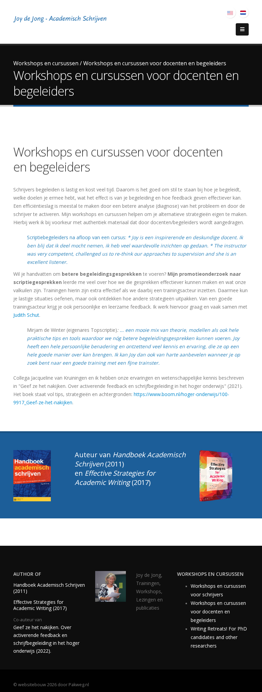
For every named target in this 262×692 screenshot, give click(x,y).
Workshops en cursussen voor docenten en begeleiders (218, 611)
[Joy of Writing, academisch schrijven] (61, 19)
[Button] (242, 29)
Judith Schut (26, 315)
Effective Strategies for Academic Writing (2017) (40, 605)
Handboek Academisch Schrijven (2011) (49, 588)
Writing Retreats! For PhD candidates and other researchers (219, 637)
